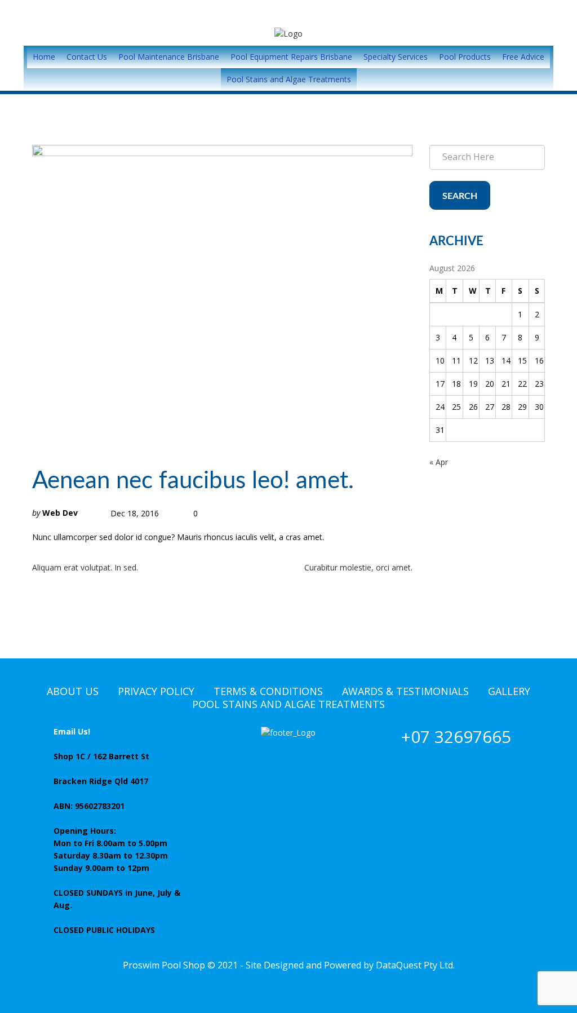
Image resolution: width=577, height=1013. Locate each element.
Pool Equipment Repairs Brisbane (291, 56)
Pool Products (465, 56)
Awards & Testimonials (405, 691)
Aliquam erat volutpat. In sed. (85, 567)
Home (44, 56)
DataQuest (398, 965)
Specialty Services (395, 56)
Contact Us (86, 56)
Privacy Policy (156, 691)
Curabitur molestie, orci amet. (358, 567)
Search (459, 196)
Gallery (509, 691)
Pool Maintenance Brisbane (168, 56)
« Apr (438, 462)
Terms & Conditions (268, 691)
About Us (73, 691)
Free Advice (523, 56)
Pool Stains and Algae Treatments (289, 79)
